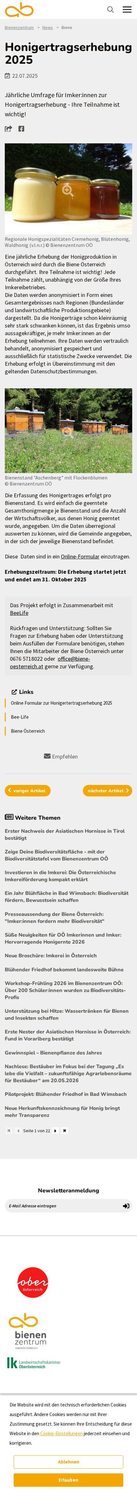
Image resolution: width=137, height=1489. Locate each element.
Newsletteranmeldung (68, 1190)
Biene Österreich (28, 731)
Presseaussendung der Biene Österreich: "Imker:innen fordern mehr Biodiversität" (55, 918)
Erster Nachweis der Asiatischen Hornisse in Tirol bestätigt (65, 835)
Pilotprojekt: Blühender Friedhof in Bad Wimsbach (66, 1094)
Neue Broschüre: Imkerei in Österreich (51, 955)
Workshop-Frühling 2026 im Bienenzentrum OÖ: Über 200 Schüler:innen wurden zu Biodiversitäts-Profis (65, 990)
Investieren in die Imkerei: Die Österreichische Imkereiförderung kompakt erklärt (60, 876)
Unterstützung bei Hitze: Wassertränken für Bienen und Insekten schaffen (67, 1015)
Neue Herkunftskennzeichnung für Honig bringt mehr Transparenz (62, 1112)
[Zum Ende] (64, 1130)
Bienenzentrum (19, 27)
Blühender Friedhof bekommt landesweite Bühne (64, 969)
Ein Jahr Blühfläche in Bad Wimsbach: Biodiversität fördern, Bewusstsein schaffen (66, 897)
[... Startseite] (23, 10)
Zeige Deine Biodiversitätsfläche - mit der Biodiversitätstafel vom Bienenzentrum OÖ (56, 855)
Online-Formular (80, 556)
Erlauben (68, 1480)
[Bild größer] (68, 188)
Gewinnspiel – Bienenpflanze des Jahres (53, 1052)
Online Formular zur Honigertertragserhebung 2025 (61, 703)
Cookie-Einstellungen (61, 1433)
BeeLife (19, 612)
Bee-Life (20, 717)
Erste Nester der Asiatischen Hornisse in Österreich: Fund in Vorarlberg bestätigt (68, 1035)
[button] (10, 128)
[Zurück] (18, 1130)
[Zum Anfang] (8, 1130)
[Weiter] (55, 1130)
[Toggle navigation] (111, 9)
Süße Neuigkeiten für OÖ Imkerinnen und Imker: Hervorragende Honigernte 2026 (63, 939)
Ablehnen (68, 1462)
